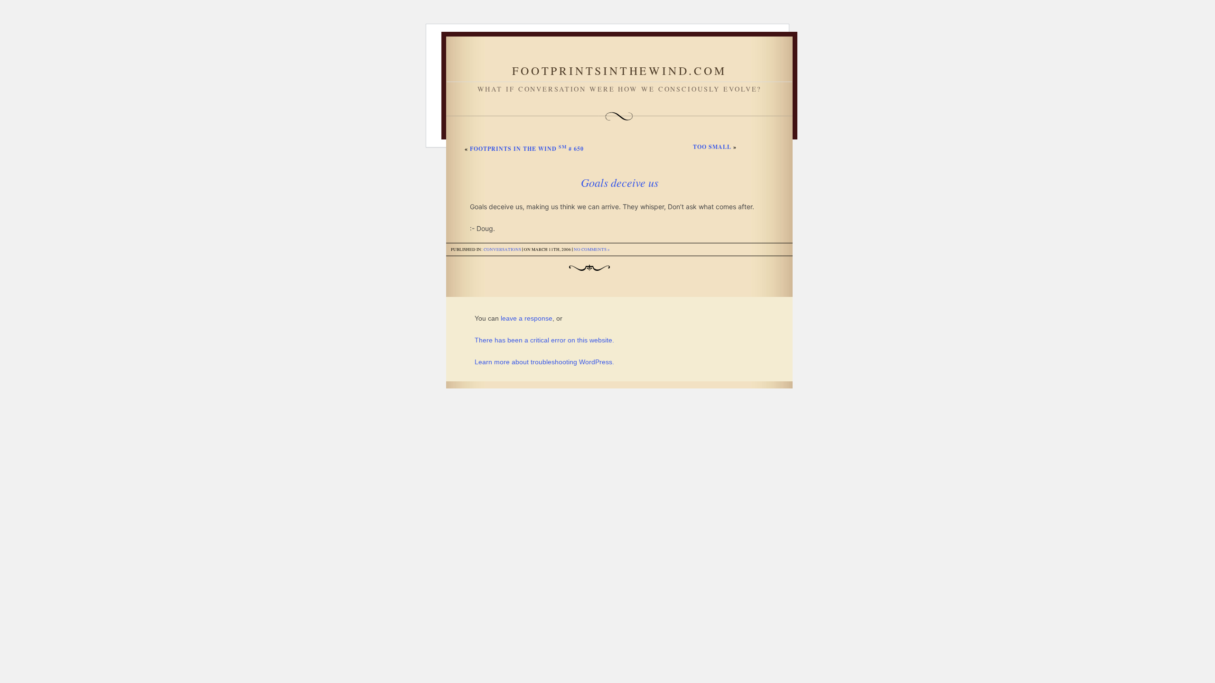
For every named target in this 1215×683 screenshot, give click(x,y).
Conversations (502, 249)
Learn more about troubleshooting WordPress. (544, 362)
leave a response (526, 318)
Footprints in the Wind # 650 (527, 149)
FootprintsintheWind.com (619, 70)
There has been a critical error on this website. (544, 340)
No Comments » (592, 249)
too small (712, 147)
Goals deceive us (619, 182)
